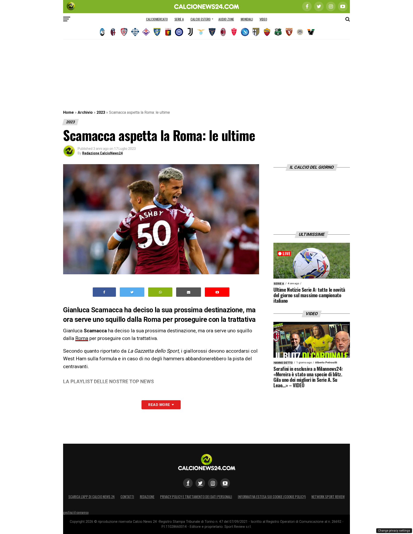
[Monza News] (233, 32)
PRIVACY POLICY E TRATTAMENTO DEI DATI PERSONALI (196, 496)
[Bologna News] (113, 32)
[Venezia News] (310, 32)
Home (68, 112)
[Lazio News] (201, 32)
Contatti (127, 496)
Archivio (85, 112)
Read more (159, 405)
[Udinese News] (299, 32)
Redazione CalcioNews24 (102, 153)
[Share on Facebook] (104, 292)
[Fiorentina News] (146, 32)
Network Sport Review (328, 496)
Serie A (179, 19)
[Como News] (135, 32)
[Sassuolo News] (277, 32)
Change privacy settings (394, 530)
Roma (81, 338)
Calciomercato (157, 19)
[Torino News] (288, 32)
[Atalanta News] (102, 32)
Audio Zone (226, 19)
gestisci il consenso (75, 512)
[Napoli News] (244, 32)
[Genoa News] (168, 32)
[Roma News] (266, 32)
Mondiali (247, 19)
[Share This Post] (160, 292)
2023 (101, 112)
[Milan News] (222, 32)
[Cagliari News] (124, 32)
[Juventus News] (190, 32)
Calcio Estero (200, 19)
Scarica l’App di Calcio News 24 (91, 496)
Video (263, 19)
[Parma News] (255, 32)
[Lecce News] (211, 32)
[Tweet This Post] (132, 292)
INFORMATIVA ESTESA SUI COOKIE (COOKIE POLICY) (272, 496)
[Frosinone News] (157, 32)
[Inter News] (179, 32)
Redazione (147, 496)
